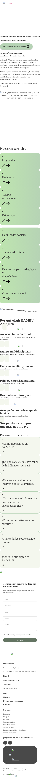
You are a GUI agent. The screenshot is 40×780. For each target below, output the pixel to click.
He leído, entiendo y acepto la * (18, 635)
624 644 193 (16, 689)
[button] (35, 3)
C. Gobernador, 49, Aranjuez (12, 668)
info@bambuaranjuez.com (11, 680)
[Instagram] (5, 743)
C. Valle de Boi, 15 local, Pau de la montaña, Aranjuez (19, 672)
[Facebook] (10, 743)
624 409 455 (7, 689)
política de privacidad (25, 635)
